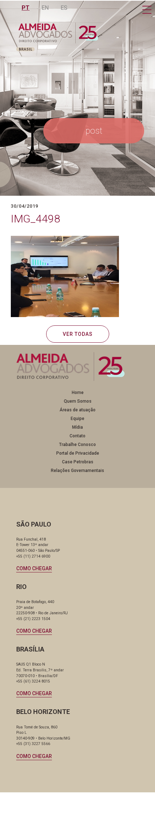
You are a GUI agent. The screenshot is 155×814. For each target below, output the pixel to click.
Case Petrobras (77, 461)
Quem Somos (78, 401)
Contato (77, 435)
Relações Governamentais (77, 470)
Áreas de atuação (77, 409)
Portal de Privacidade (77, 453)
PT (26, 7)
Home (78, 392)
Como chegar (34, 568)
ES (64, 7)
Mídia (77, 427)
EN (45, 7)
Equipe (77, 418)
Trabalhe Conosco (77, 444)
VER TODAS (78, 334)
